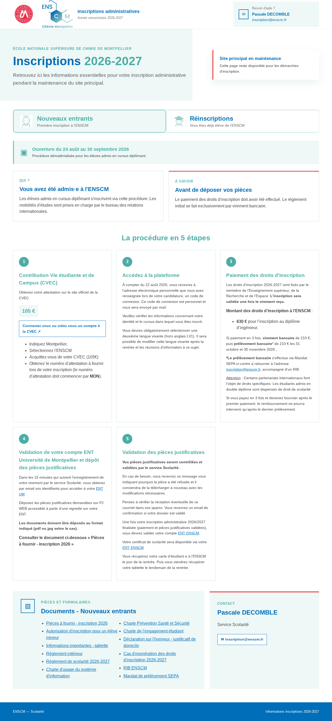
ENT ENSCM (188, 533)
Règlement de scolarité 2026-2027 (78, 661)
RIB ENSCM (135, 668)
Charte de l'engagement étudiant (153, 631)
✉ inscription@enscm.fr (242, 639)
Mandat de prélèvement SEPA (151, 676)
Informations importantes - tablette (77, 645)
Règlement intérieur (64, 653)
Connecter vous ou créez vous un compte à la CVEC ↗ (61, 329)
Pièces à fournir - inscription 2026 (77, 623)
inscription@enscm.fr (269, 20)
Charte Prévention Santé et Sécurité (156, 623)
